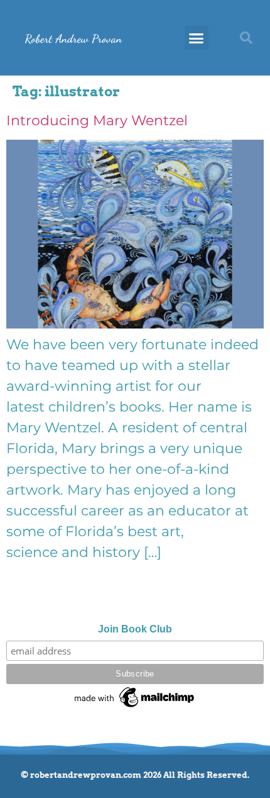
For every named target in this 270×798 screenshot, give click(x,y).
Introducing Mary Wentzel (97, 120)
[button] (196, 38)
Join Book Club (135, 629)
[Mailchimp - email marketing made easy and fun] (135, 707)
